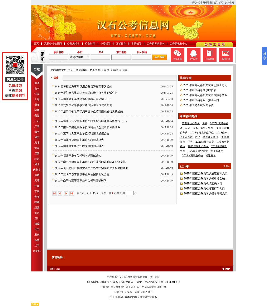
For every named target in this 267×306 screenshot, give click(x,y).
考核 (204, 123)
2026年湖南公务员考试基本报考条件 (205, 95)
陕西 (36, 202)
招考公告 (95, 70)
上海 (36, 99)
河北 (36, 164)
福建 (36, 110)
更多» (226, 166)
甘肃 (36, 185)
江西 (36, 153)
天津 (36, 180)
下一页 (66, 193)
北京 (36, 158)
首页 (36, 43)
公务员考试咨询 (155, 43)
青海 (36, 196)
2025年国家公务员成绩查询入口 (203, 183)
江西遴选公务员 (191, 123)
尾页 (71, 193)
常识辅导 (136, 43)
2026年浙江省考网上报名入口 (201, 100)
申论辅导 (106, 43)
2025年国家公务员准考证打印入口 (204, 188)
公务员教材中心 (178, 43)
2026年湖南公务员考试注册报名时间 (205, 85)
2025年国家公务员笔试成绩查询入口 (206, 173)
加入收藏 (229, 2)
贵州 (36, 212)
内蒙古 (37, 169)
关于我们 (155, 277)
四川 (36, 218)
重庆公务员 (206, 128)
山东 (36, 88)
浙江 (36, 104)
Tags (57, 268)
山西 (36, 175)
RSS (52, 268)
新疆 (36, 207)
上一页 (60, 193)
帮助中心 (196, 2)
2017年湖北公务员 (198, 146)
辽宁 (36, 245)
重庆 (36, 234)
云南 (36, 229)
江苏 (36, 93)
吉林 (36, 240)
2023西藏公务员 (204, 141)
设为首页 (218, 2)
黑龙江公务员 (210, 137)
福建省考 (211, 155)
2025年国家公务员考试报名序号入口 (206, 193)
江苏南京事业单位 (198, 150)
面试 (106, 70)
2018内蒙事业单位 (192, 155)
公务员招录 (73, 43)
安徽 (36, 115)
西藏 (36, 223)
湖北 (36, 142)
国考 (36, 83)
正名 (190, 141)
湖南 (36, 148)
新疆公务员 (191, 128)
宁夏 (36, 191)
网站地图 (207, 2)
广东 (36, 120)
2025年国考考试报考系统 (198, 105)
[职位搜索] (159, 58)
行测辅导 (90, 43)
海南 (36, 131)
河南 (36, 137)
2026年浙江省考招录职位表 (199, 90)
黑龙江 (37, 250)
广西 (36, 126)
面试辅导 (121, 43)
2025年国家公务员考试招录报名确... (205, 178)
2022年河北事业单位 (202, 132)
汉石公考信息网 (53, 43)
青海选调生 (216, 150)
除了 (197, 137)
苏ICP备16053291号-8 (167, 282)
